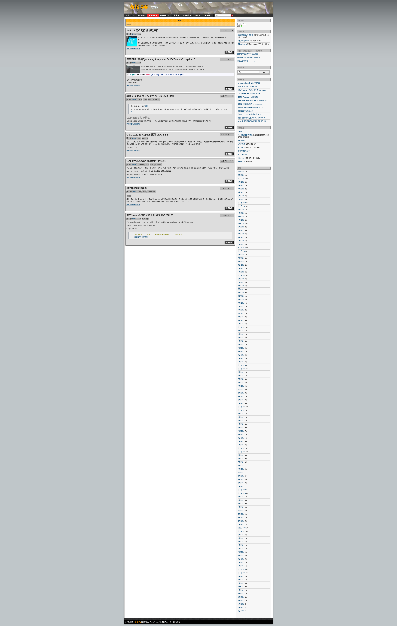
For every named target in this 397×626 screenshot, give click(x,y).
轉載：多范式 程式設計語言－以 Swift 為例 (150, 95)
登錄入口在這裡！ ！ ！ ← (246, 61)
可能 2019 (241, 313)
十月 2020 (241, 279)
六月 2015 (241, 469)
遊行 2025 (241, 192)
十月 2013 (241, 535)
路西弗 (134, 192)
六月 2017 (241, 386)
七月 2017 (241, 382)
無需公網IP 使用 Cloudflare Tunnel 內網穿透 (252, 100)
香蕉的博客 (241, 141)
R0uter (134, 34)
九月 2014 (241, 500)
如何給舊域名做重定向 (245, 111)
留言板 (197, 15)
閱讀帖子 (229, 52)
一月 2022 (241, 244)
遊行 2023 (241, 216)
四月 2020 (241, 293)
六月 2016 (241, 427)
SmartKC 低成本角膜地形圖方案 (249, 83)
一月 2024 (241, 213)
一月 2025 (241, 199)
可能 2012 (241, 586)
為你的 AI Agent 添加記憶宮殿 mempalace (252, 90)
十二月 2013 (242, 528)
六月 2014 (241, 507)
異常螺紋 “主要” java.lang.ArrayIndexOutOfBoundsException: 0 (160, 59)
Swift (149, 99)
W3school (241, 158)
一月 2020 (241, 299)
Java (139, 34)
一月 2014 (241, 524)
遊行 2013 (241, 559)
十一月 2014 (242, 493)
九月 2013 (241, 538)
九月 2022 (241, 230)
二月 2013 (241, 562)
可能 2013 (241, 552)
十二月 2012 (242, 569)
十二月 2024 (242, 203)
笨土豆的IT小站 (243, 154)
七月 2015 (241, 465)
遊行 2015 (241, 479)
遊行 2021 (241, 265)
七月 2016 (241, 424)
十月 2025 (241, 182)
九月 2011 (241, 604)
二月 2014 (241, 521)
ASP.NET (141, 164)
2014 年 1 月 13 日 (227, 188)
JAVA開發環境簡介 (136, 188)
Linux (144, 192)
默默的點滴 (241, 144)
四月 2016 (241, 434)
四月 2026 (241, 175)
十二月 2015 (242, 448)
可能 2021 (241, 258)
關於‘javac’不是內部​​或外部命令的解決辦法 (149, 215)
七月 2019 (241, 306)
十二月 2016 (242, 407)
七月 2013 (241, 545)
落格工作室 (130, 15)
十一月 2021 (242, 251)
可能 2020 (241, 289)
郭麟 (146, 106)
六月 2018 (241, 344)
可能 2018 (241, 348)
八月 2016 (241, 420)
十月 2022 (241, 227)
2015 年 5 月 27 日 (227, 161)
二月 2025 (241, 196)
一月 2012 (241, 600)
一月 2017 (241, 403)
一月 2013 (241, 566)
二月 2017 (241, 400)
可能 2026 (241, 171)
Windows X (151, 192)
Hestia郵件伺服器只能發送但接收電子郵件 (252, 121)
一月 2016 (241, 445)
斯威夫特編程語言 (244, 151)
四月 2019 (241, 317)
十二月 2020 (242, 275)
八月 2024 (241, 210)
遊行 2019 (241, 320)
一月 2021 (241, 272)
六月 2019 (241, 310)
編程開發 (152, 15)
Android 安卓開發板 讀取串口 (142, 30)
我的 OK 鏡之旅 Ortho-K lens (247, 86)
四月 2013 (241, 555)
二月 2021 (241, 268)
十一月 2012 (242, 573)
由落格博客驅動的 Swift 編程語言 (248, 57)
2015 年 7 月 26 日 (227, 59)
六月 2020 (241, 286)
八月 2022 (241, 234)
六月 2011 (241, 607)
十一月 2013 (242, 531)
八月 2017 (241, 379)
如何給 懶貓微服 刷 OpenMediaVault (250, 104)
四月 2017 (241, 393)
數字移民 (241, 147)
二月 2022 (241, 241)
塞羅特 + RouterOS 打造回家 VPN (249, 114)
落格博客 (139, 6)
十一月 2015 (242, 452)
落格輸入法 (241, 161)
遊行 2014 (241, 517)
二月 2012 (241, 597)
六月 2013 (241, 548)
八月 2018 (241, 337)
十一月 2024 (242, 206)
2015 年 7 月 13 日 (227, 96)
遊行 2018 (241, 355)
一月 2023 (241, 220)
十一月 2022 (242, 223)
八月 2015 (241, 462)
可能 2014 (241, 510)
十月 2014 (241, 497)
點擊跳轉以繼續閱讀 (133, 49)
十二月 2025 (242, 178)
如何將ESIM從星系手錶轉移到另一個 (250, 107)
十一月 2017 (242, 369)
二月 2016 (241, 441)
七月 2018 (241, 341)
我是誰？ (208, 15)
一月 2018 (241, 362)
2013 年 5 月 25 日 (227, 215)
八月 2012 (241, 580)
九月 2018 (241, 334)
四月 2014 (241, 514)
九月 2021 (241, 254)
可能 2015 (241, 472)
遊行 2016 (241, 438)
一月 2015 (241, 486)
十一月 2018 (242, 327)
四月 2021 (241, 261)
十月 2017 (241, 372)
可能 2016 (241, 431)
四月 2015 (241, 476)
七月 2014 (241, 503)
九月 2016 (241, 417)
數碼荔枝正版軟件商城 (245, 35)
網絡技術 (163, 15)
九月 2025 (241, 185)
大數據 (174, 15)
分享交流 (140, 15)
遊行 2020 (241, 296)
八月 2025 (241, 189)
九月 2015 (241, 459)
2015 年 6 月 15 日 (227, 135)
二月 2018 (241, 358)
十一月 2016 (242, 410)
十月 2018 (241, 331)
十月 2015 (241, 455)
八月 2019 (241, 303)
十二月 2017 (242, 365)
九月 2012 (241, 576)
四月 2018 (241, 351)
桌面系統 (185, 15)
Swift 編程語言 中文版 (245, 135)
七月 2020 (241, 282)
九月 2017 (241, 376)
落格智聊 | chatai (243, 41)
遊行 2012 (241, 593)
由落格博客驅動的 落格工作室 (247, 54)
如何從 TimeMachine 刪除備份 (248, 97)
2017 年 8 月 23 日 (227, 30)
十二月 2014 (242, 490)
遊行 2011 (241, 611)
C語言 (140, 99)
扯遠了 (240, 131)
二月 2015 (241, 483)
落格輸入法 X (242, 44)
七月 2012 (241, 583)
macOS (145, 138)
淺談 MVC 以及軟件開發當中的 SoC (146, 161)
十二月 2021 (242, 248)
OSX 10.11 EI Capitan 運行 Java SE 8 (147, 134)
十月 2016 (241, 414)
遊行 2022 (241, 237)
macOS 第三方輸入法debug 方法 (249, 93)
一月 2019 (241, 324)
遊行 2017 (241, 396)
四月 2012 (241, 590)
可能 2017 (241, 389)
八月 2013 (241, 542)
